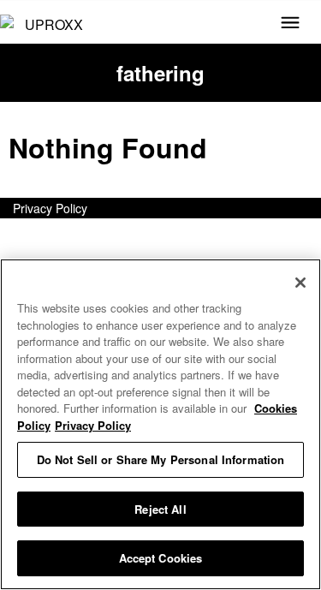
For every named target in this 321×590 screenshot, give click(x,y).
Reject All (160, 509)
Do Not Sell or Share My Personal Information (161, 459)
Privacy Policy (50, 208)
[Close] (300, 282)
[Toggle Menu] (290, 24)
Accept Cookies (161, 558)
